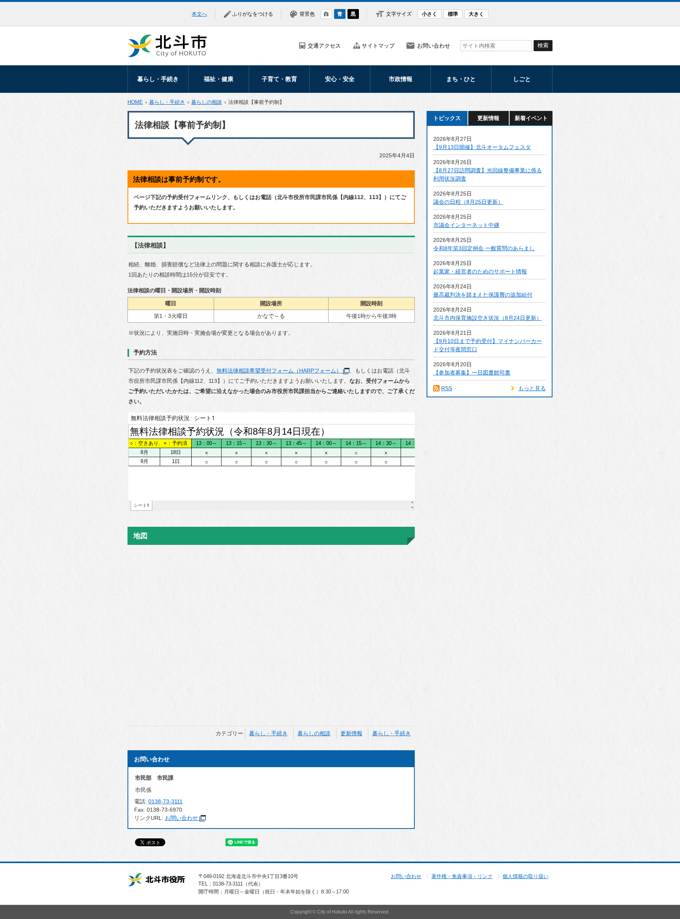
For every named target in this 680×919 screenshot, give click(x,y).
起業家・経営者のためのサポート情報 (480, 271)
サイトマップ (378, 45)
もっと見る (532, 388)
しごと (522, 79)
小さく (429, 14)
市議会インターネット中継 (466, 225)
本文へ (199, 14)
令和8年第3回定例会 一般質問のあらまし (484, 248)
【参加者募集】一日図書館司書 (471, 372)
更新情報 (351, 733)
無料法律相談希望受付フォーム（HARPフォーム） (279, 370)
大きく (476, 14)
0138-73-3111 (165, 801)
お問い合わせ (433, 45)
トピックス (447, 118)
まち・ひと (461, 79)
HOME (135, 102)
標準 (453, 14)
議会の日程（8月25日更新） (468, 202)
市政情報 (400, 79)
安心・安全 (340, 79)
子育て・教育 (279, 79)
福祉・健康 (218, 79)
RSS (446, 388)
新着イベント (531, 118)
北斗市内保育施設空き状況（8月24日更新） (487, 318)
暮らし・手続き (158, 79)
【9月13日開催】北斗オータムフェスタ (482, 147)
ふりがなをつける (252, 14)
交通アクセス (324, 45)
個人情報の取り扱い (526, 876)
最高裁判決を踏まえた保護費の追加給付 (482, 295)
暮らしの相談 (206, 102)
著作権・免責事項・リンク (462, 876)
